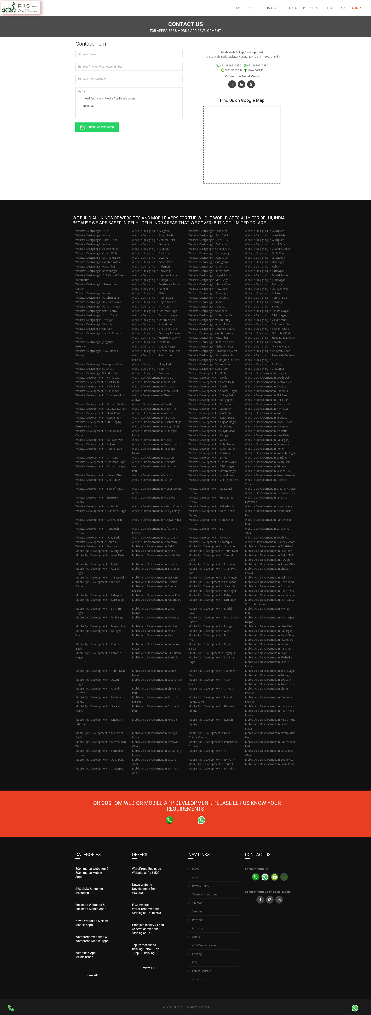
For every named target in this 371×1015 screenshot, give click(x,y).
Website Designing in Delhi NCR (208, 240)
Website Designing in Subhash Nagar (155, 315)
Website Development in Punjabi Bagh (99, 448)
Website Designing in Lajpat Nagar (210, 275)
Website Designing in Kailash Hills (266, 342)
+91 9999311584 (230, 65)
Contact (358, 8)
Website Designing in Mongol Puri (153, 280)
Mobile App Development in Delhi (153, 546)
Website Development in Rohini (264, 448)
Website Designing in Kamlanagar (96, 271)
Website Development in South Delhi (268, 377)
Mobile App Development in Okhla (209, 631)
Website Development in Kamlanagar (98, 417)
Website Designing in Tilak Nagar (265, 315)
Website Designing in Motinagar (265, 280)
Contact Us (198, 979)
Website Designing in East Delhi (208, 235)
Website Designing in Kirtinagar (264, 271)
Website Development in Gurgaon (266, 373)
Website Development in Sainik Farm (268, 457)
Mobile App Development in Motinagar (156, 617)
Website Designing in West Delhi (265, 235)
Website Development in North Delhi (211, 382)
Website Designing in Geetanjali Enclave (157, 333)
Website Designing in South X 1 (151, 368)
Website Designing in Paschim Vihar (97, 297)
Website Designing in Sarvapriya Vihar (98, 364)
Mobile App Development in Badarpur (155, 568)
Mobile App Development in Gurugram (99, 551)
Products (310, 8)
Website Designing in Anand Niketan (211, 324)
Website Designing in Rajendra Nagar (98, 302)
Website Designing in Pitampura (208, 297)
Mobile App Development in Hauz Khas (269, 591)
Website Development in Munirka (96, 546)
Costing (196, 954)
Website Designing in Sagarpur (207, 306)
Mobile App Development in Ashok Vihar (270, 564)
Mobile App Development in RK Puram (212, 759)
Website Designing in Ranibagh (264, 302)
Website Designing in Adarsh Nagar (97, 249)
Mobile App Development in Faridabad (269, 546)
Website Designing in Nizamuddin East (156, 351)
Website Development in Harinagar (267, 408)
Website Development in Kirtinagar (266, 417)
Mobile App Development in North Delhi (157, 555)
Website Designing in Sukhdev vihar (97, 373)
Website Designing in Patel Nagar (153, 297)
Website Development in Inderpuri (153, 413)
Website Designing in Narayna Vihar (267, 288)
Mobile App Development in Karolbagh (99, 599)
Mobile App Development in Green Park (213, 586)
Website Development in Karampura (211, 417)
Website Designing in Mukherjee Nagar (156, 284)
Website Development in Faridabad (97, 377)
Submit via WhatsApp (100, 126)
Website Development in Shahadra (153, 462)
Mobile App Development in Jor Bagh (155, 719)
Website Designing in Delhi (92, 231)
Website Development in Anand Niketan (270, 475)
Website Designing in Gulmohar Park (268, 333)
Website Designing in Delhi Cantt (265, 253)
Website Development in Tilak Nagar (211, 466)
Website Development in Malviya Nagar (156, 511)
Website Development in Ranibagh (209, 453)
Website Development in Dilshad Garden (100, 404)
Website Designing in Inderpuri (151, 266)
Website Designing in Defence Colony (211, 328)
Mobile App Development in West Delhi (99, 555)
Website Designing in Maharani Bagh (211, 346)
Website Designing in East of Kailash (267, 328)
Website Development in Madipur (266, 431)
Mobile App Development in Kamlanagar (270, 595)
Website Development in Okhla (207, 440)
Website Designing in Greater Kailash (98, 262)
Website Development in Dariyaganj (210, 400)
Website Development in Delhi (207, 373)
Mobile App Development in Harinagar (212, 591)
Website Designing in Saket (262, 306)
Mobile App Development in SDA (208, 751)
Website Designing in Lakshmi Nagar (155, 275)
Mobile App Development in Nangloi (211, 626)
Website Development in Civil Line (266, 395)
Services (270, 8)
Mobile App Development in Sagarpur (211, 653)
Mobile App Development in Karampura (156, 599)
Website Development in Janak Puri (210, 413)
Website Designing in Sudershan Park (211, 315)
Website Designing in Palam (262, 293)
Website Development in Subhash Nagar (100, 466)
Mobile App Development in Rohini (266, 644)
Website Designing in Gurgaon (151, 231)
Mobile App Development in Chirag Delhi (100, 577)
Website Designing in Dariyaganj (208, 253)
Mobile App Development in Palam (153, 635)
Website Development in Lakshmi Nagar (157, 422)
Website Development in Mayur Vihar (211, 431)
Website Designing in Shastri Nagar (267, 311)
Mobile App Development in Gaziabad (155, 564)
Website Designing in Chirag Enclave (154, 328)
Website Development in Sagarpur (153, 457)
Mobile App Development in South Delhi (213, 551)
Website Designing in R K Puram (152, 306)
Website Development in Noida (207, 377)
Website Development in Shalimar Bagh (100, 462)
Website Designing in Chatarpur (264, 368)
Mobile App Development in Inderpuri (98, 595)
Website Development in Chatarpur (210, 542)
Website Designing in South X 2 (94, 368)
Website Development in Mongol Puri (155, 426)
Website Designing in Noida (92, 235)
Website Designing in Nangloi (150, 288)
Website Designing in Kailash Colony (211, 342)
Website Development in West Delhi (154, 382)
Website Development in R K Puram (97, 457)
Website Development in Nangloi (209, 435)
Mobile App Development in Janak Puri (156, 595)
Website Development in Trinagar (266, 466)
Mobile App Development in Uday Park (99, 759)
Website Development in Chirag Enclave (213, 480)
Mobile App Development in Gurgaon (211, 546)
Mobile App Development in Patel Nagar (270, 635)
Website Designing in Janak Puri (208, 266)
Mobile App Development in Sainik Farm (157, 657)
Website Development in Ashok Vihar (155, 391)
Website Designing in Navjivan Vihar (267, 351)
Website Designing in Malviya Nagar (267, 346)
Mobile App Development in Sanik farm (269, 764)
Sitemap (196, 903)
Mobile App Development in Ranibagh (268, 648)
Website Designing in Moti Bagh (208, 280)
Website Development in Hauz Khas (97, 413)
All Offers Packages (203, 945)
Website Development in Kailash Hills (211, 506)
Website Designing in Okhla (149, 293)
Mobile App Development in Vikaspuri (268, 679)
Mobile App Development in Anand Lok (269, 684)
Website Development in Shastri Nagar (212, 462)
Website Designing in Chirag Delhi (96, 253)
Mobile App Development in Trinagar (268, 675)
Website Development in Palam (95, 444)
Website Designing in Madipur (263, 284)
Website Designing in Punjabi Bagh (266, 297)
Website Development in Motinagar (267, 426)
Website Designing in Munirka (150, 373)
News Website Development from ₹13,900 (144, 889)
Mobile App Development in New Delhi (269, 626)
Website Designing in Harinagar (264, 262)
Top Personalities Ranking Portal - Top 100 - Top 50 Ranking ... (148, 949)
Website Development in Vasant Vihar (98, 475)
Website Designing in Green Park (152, 262)
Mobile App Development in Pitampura (269, 639)
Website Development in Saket (207, 457)
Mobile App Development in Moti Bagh (99, 617)
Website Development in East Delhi (97, 382)
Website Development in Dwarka (152, 404)
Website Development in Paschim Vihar (156, 444)
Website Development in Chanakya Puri (100, 395)
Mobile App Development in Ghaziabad (269, 582)
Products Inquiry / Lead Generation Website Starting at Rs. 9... (148, 929)
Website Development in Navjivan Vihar (156, 520)
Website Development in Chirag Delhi (211, 395)
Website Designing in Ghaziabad (265, 257)
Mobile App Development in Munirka (211, 768)
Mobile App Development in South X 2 (269, 759)
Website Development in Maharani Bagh (100, 511)
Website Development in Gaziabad (266, 386)
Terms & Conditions (204, 894)
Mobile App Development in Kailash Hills (270, 719)
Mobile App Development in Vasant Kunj (157, 679)
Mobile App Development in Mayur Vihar (100, 626)
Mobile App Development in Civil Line (155, 577)
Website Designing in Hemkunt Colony (156, 337)
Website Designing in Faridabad (208, 231)
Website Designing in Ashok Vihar (266, 244)
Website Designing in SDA (261, 360)
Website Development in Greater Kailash (100, 408)
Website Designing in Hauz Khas (95, 266)
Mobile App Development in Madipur (155, 626)
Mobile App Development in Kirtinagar (212, 599)
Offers (328, 8)
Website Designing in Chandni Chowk (268, 249)
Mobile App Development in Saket (266, 653)
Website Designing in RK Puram (264, 364)
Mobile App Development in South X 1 (212, 764)
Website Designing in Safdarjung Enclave (213, 360)
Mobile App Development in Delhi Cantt (269, 577)
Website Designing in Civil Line (151, 253)
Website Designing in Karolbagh (152, 271)
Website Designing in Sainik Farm (96, 311)
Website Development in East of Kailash (100, 488)
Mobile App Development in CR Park (211, 688)
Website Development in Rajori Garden (212, 448)
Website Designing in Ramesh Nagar (98, 306)
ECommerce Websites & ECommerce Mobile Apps (91, 873)
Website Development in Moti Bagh (210, 426)
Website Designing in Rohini (205, 302)
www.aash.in (255, 70)
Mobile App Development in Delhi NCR (269, 555)
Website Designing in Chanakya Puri (210, 249)
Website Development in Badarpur (266, 391)
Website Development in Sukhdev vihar (269, 542)
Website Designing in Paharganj (208, 293)
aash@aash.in (234, 70)
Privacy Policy (200, 886)
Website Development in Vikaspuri (153, 475)
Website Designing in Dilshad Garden (98, 257)
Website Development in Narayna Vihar (99, 440)
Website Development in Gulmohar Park (270, 493)
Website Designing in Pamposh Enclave (269, 355)
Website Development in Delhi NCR (97, 386)
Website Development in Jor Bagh (96, 506)
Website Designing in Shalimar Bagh (154, 311)
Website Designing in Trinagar (94, 320)
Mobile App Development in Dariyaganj (212, 577)
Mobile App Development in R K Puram (156, 653)
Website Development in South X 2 (266, 537)
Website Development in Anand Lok (210, 475)
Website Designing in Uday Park (152, 364)
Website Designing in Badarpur (151, 249)
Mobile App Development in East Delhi (269, 551)
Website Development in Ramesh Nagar (270, 453)
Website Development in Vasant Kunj (268, 471)
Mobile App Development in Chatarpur (99, 768)
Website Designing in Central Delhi (153, 240)
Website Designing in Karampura (208, 271)
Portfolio (289, 8)
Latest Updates (201, 971)
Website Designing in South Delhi (152, 235)
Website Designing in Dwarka (150, 257)
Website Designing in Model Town (266, 275)
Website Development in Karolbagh (154, 417)
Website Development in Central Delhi (269, 382)
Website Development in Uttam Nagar (212, 471)
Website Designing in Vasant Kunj (209, 320)
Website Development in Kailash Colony (157, 506)
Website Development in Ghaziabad (267, 404)
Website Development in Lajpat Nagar (212, 422)
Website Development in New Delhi (267, 435)
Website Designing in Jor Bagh (151, 342)
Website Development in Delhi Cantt (267, 400)
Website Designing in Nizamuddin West (212, 351)
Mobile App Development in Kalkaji (210, 595)
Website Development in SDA (206, 528)
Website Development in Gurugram (154, 377)
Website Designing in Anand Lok (152, 324)
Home (239, 8)
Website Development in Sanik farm (154, 542)
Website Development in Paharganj (267, 440)
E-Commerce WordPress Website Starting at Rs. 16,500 (146, 909)
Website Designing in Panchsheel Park (212, 355)
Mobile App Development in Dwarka (154, 582)
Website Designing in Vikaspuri (94, 324)
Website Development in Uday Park (97, 537)
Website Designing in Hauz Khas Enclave (270, 337)
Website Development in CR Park (152, 480)
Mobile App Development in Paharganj (269, 631)
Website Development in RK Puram (210, 537)
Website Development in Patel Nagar (211, 444)
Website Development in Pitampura (267, 444)
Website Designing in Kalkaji (262, 266)
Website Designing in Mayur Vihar (209, 284)
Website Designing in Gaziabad (151, 244)
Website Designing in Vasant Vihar (266, 320)
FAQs (342, 8)
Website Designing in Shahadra (207, 311)
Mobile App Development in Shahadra (268, 657)
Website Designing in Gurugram (264, 231)
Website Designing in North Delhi (96, 240)
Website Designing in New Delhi (208, 288)
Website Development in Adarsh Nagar (212, 391)
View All (92, 975)
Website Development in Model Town (268, 422)
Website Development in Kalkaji (265, 413)
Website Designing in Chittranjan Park (268, 324)
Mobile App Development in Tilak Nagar (270, 671)
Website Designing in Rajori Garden (154, 302)
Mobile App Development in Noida (153, 551)
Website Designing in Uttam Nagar (153, 320)
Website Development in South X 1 (97, 542)
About (253, 8)
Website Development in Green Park (154, 408)
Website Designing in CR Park (93, 328)
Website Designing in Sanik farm (208, 368)
